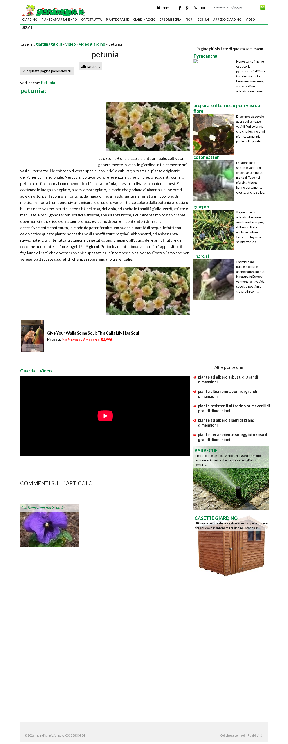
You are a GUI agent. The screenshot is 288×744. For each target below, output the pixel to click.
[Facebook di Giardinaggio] (179, 8)
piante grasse (117, 19)
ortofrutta (91, 19)
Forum (164, 7)
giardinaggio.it (48, 44)
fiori (189, 19)
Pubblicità (255, 735)
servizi (28, 27)
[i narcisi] (215, 279)
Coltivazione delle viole (43, 507)
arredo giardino (227, 19)
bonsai (203, 19)
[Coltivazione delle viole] (49, 524)
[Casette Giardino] (231, 545)
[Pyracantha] (215, 79)
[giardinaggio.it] (53, 11)
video (250, 19)
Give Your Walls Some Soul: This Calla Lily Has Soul (93, 333)
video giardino (92, 44)
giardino (29, 19)
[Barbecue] (231, 477)
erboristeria (170, 19)
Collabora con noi (232, 735)
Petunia (48, 82)
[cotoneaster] (215, 180)
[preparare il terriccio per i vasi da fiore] (215, 134)
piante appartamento (59, 19)
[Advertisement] (73, 38)
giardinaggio (144, 19)
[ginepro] (215, 230)
